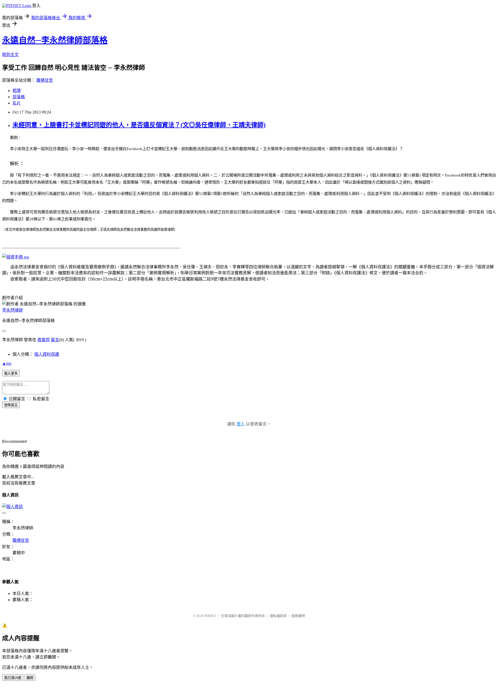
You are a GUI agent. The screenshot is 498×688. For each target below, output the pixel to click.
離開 (29, 678)
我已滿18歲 (12, 678)
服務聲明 (298, 616)
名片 (16, 103)
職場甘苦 (44, 80)
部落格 (18, 97)
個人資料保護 (46, 354)
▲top (6, 363)
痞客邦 (43, 340)
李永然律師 (12, 310)
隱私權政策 (278, 616)
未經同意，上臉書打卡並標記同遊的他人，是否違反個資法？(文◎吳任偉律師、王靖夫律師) (139, 125)
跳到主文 (10, 54)
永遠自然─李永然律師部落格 (55, 40)
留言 (55, 340)
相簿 (16, 90)
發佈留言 (11, 405)
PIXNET (210, 616)
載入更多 (11, 373)
